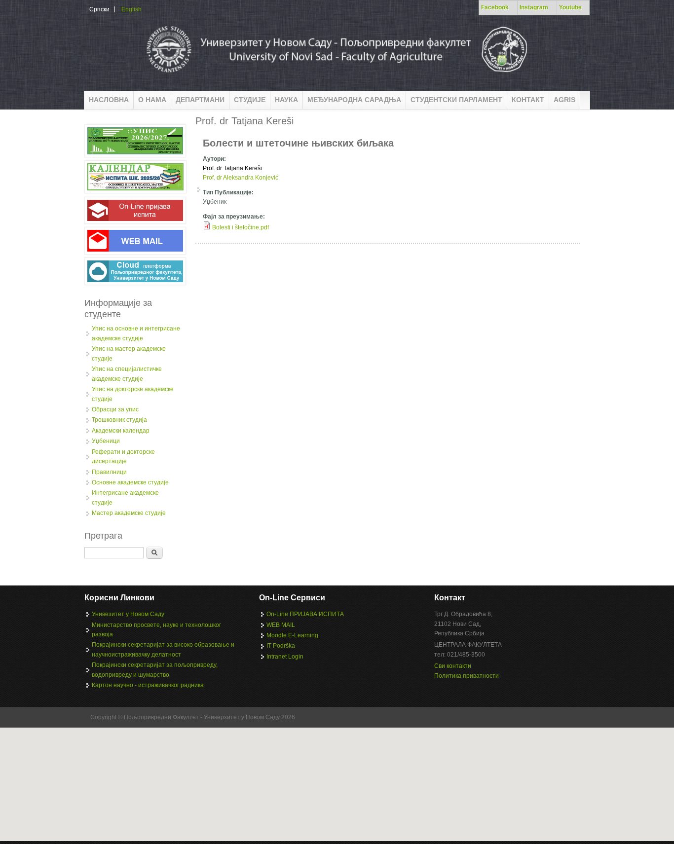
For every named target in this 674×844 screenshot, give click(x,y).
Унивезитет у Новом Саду (128, 614)
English (131, 9)
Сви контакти (452, 665)
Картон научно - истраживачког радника (148, 685)
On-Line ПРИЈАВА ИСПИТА (305, 614)
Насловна (109, 100)
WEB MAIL (280, 625)
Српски (99, 9)
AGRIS (564, 100)
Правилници (109, 472)
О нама (152, 100)
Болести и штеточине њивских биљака (298, 143)
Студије (249, 100)
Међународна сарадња (354, 100)
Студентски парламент (456, 100)
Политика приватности (466, 675)
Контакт (528, 100)
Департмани (200, 100)
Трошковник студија (119, 419)
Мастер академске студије (129, 513)
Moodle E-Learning (292, 635)
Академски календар (121, 430)
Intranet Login (284, 656)
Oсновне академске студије (130, 482)
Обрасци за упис (115, 409)
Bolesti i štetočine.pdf (240, 227)
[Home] (336, 76)
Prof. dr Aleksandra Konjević (240, 177)
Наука (286, 100)
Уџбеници (106, 441)
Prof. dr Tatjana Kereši (232, 168)
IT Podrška (280, 645)
